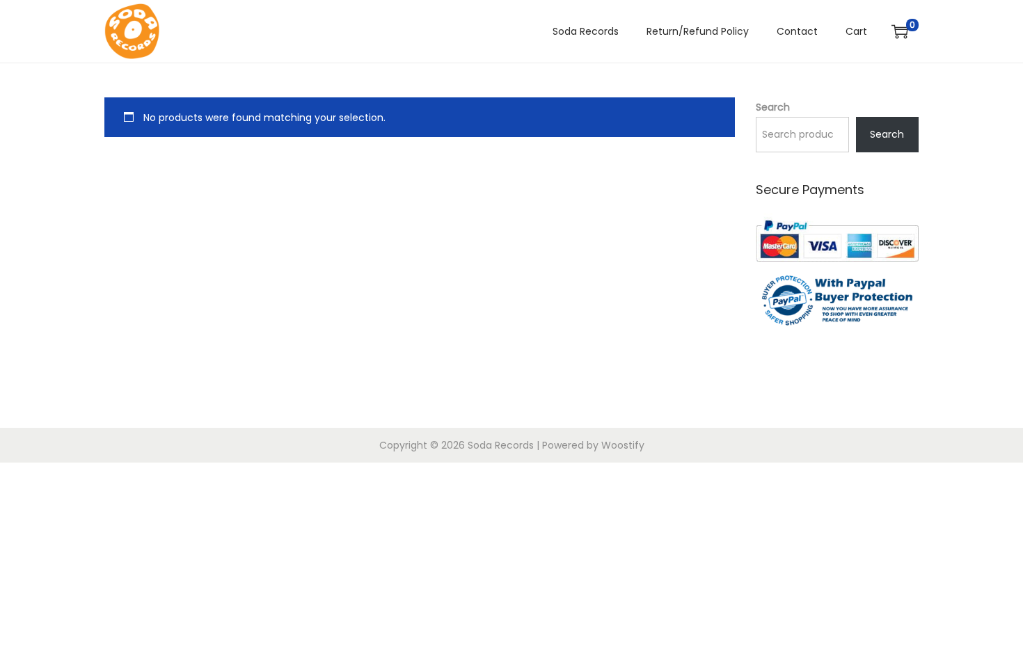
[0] (899, 31)
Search (773, 107)
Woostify (622, 445)
